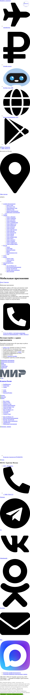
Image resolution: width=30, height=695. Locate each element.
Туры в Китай (10, 234)
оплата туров (10, 258)
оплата (5, 257)
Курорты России (6, 381)
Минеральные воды (11, 252)
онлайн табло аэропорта (13, 270)
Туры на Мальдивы (11, 237)
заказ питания (10, 271)
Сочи (7, 254)
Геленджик (9, 248)
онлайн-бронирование (9, 204)
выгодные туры (10, 206)
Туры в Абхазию (10, 216)
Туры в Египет (10, 228)
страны (5, 215)
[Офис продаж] (15, 192)
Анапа (8, 247)
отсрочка (8, 261)
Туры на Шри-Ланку (12, 244)
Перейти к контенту (5, 0)
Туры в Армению (11, 218)
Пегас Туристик (4, 282)
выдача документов (11, 268)
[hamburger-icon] (0, 201)
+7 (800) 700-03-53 (5, 148)
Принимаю (3, 694)
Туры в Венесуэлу (11, 224)
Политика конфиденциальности (14, 694)
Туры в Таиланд (10, 239)
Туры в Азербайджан (12, 222)
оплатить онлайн (12, 356)
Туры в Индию (10, 231)
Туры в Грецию (10, 227)
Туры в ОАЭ (9, 238)
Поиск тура (6, 347)
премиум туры (10, 209)
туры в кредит (10, 260)
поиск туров (9, 205)
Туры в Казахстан (11, 232)
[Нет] (23, 694)
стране (19, 352)
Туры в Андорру (10, 219)
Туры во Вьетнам (11, 225)
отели (4, 255)
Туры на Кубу (10, 235)
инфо (4, 264)
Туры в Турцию (10, 241)
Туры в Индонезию (11, 229)
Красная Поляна (10, 250)
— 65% (5, 214)
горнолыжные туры (11, 208)
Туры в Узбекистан (11, 242)
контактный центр (8, 263)
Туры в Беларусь (10, 221)
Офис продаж (3, 194)
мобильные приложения (13, 212)
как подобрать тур (11, 265)
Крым (8, 251)
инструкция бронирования (13, 267)
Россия (5, 245)
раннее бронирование (12, 211)
